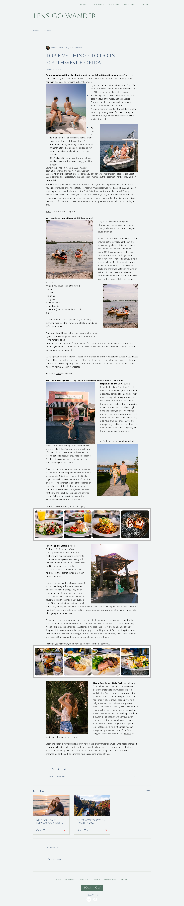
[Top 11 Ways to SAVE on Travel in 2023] (92, 805)
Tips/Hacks (48, 30)
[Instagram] (88, 899)
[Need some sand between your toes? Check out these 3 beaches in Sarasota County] (51, 805)
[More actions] (136, 47)
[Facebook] (95, 899)
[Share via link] (65, 769)
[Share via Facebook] (47, 769)
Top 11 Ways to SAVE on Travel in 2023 (91, 821)
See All (148, 791)
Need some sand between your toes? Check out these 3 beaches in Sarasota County (49, 821)
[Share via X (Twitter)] (53, 769)
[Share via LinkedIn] (59, 769)
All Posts (36, 30)
